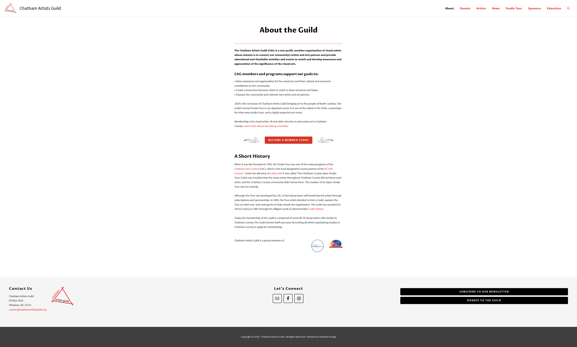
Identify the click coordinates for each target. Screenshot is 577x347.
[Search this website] (568, 8)
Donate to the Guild (484, 300)
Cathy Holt (276, 173)
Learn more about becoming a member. (266, 126)
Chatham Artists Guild (12, 8)
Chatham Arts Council (246, 168)
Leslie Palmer (315, 209)
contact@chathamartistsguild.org (28, 309)
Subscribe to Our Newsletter (484, 291)
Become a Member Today (288, 140)
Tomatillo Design (327, 336)
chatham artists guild (40, 8)
